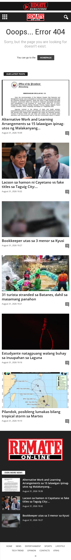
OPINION (31, 550)
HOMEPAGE (46, 58)
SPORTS (48, 546)
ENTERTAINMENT (33, 546)
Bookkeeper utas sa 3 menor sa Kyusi (33, 240)
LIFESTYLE (60, 546)
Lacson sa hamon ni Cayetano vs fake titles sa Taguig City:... (33, 184)
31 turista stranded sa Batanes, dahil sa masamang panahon (35, 296)
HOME (9, 546)
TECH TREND (18, 550)
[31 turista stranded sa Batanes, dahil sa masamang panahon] (35, 273)
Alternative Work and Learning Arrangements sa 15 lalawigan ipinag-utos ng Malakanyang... (33, 123)
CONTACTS (45, 550)
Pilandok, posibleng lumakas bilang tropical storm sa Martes (31, 413)
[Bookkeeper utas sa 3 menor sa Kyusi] (35, 219)
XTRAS (56, 550)
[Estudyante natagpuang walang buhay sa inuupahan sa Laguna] (35, 331)
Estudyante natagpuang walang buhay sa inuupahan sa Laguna (34, 355)
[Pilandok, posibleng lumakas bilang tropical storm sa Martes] (35, 390)
